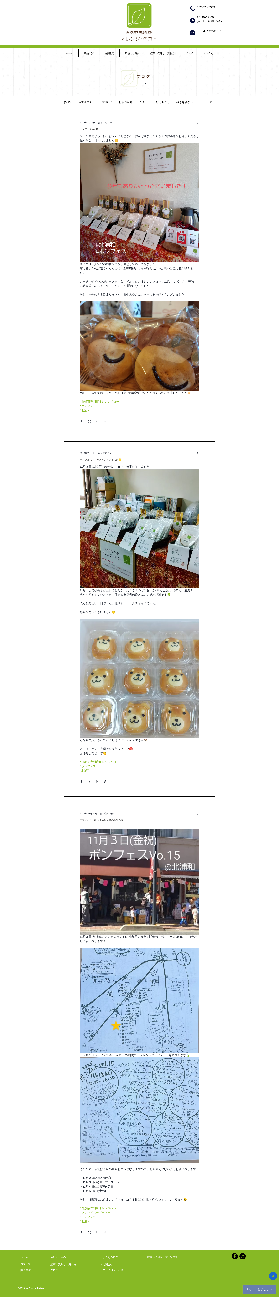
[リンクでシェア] (105, 421)
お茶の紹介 (125, 102)
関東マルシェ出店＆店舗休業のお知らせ (101, 820)
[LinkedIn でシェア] (97, 421)
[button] (211, 102)
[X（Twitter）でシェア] (89, 421)
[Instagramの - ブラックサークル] (242, 1256)
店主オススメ (86, 102)
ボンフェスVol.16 (89, 129)
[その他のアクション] (197, 122)
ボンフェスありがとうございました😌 (101, 459)
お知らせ (106, 102)
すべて (68, 102)
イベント (144, 102)
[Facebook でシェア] (81, 421)
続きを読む (183, 102)
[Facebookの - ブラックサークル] (235, 1256)
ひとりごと (163, 102)
